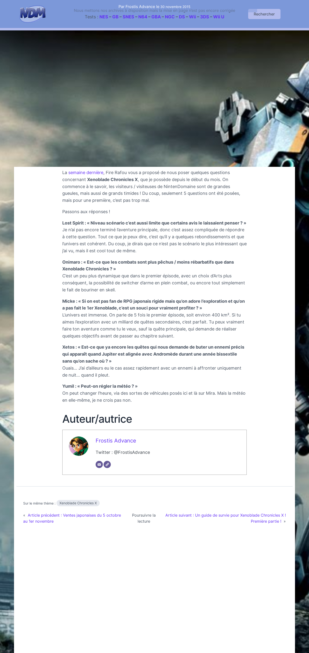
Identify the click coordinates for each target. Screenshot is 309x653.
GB (115, 16)
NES (103, 16)
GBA (156, 16)
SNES (128, 16)
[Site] (107, 464)
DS (182, 16)
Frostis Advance (116, 440)
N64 (142, 16)
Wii (192, 16)
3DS (204, 16)
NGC (170, 16)
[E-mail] (99, 464)
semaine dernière (85, 172)
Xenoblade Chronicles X (78, 503)
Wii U (218, 16)
